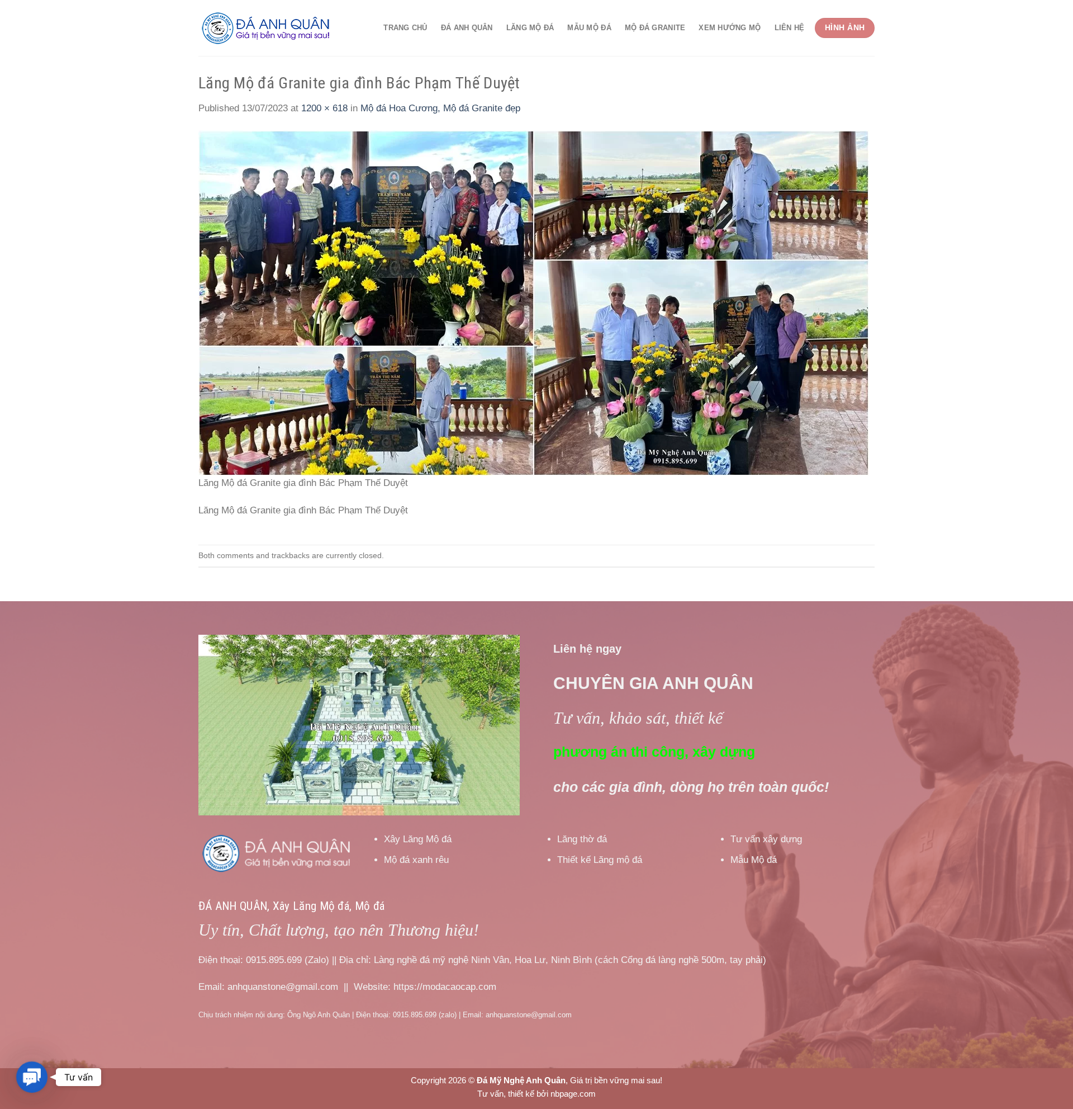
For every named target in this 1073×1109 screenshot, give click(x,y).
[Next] (499, 725)
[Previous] (219, 725)
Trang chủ (405, 27)
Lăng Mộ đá (530, 27)
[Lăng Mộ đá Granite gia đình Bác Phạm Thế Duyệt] (533, 303)
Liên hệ (790, 27)
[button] (32, 1077)
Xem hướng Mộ (730, 27)
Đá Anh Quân (467, 27)
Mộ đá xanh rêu (416, 860)
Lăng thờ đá (582, 839)
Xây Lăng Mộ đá (418, 839)
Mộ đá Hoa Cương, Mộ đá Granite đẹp (440, 108)
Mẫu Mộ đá (589, 27)
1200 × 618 (324, 108)
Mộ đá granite (655, 27)
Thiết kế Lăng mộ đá (599, 860)
